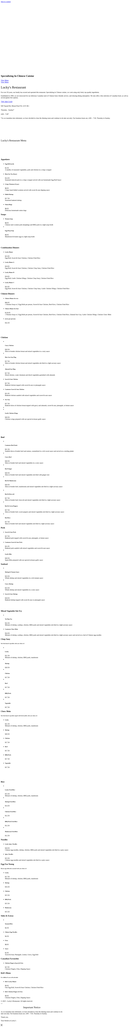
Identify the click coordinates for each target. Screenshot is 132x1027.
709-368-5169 (6, 102)
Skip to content (6, 2)
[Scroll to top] (1, 1003)
